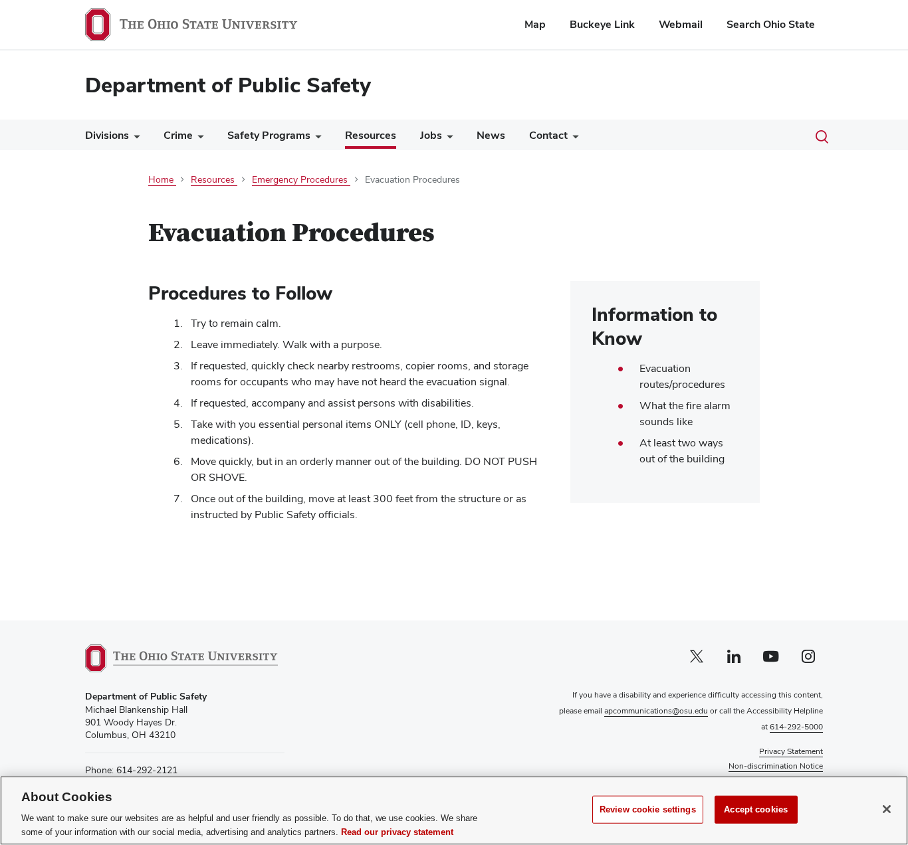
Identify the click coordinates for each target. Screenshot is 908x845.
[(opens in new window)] (181, 658)
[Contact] (573, 138)
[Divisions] (134, 138)
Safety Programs (268, 135)
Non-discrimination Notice (776, 766)
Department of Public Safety (228, 84)
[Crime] (198, 138)
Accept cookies (756, 809)
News (491, 135)
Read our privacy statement (397, 831)
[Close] (886, 809)
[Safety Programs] (315, 138)
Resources (370, 135)
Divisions (107, 135)
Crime (178, 135)
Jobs (431, 135)
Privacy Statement (791, 751)
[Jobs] (447, 138)
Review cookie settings (648, 809)
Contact (548, 135)
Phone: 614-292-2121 (131, 770)
